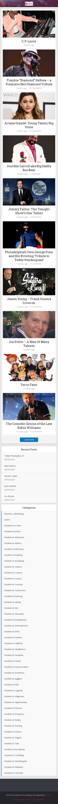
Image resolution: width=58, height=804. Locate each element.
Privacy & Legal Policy (35, 799)
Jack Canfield (10, 486)
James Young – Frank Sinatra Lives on (29, 301)
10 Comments (35, 88)
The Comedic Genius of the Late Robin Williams (29, 426)
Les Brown (9, 496)
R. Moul (48, 795)
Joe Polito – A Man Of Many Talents (29, 344)
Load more (29, 439)
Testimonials (19, 799)
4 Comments (35, 131)
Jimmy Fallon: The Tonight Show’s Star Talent (29, 211)
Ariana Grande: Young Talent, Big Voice (29, 125)
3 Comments (36, 431)
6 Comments (36, 306)
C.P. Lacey (29, 41)
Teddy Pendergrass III (14, 455)
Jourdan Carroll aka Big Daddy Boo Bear (28, 168)
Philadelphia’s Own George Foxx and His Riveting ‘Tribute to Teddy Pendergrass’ (29, 256)
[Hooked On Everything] (29, 3)
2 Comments (36, 217)
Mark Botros (10, 466)
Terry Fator (28, 385)
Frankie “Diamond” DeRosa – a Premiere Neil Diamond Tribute (29, 82)
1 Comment (35, 174)
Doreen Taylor (10, 476)
